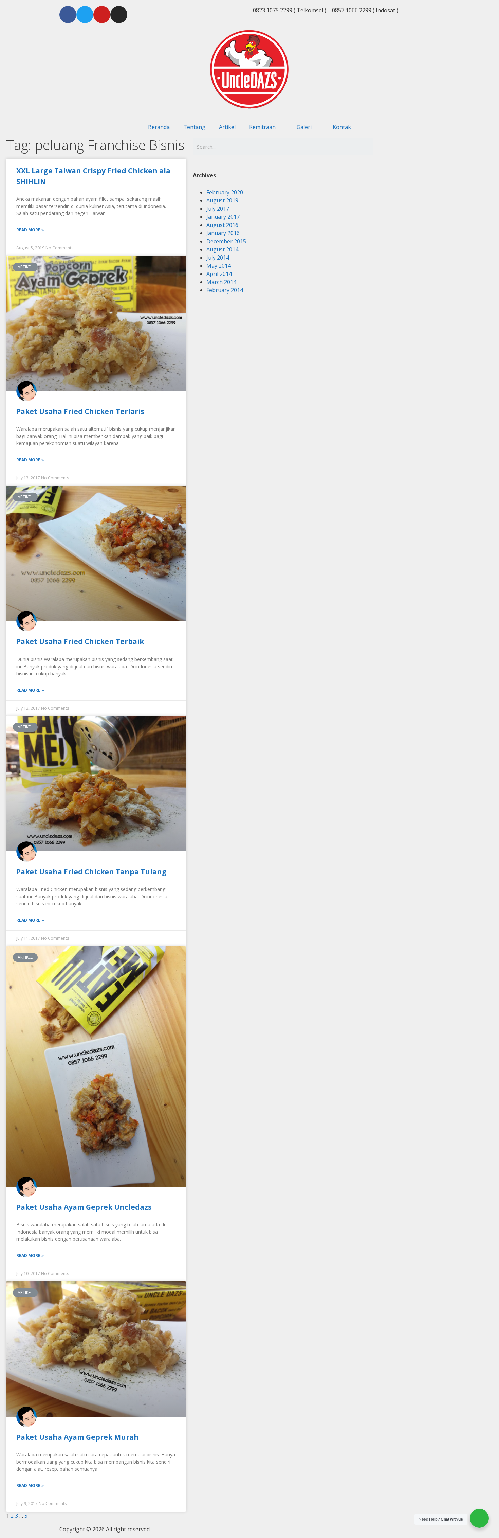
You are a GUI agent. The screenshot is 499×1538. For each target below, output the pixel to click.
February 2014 (224, 290)
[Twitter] (84, 14)
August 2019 (222, 200)
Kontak (342, 127)
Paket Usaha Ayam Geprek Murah (77, 1437)
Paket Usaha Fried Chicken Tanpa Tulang (91, 872)
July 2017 (217, 208)
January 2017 (223, 216)
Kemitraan (262, 127)
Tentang (194, 127)
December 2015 (226, 241)
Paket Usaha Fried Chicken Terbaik (80, 641)
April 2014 (219, 274)
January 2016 (223, 233)
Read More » (30, 230)
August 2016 (222, 225)
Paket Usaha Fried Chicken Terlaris (80, 411)
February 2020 (224, 192)
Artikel (227, 127)
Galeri (304, 127)
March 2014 (221, 282)
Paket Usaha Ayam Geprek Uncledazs (84, 1207)
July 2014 (217, 257)
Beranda (159, 127)
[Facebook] (67, 14)
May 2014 (218, 265)
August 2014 (222, 249)
